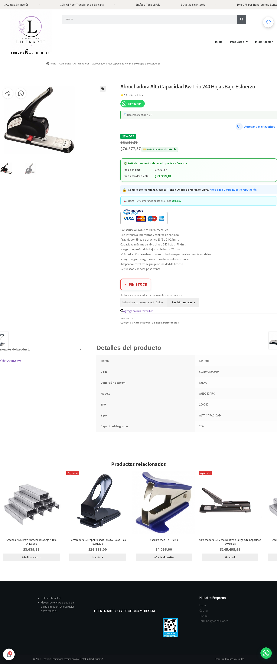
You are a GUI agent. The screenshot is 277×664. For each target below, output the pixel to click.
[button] (103, 89)
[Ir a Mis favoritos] (268, 22)
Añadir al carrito (31, 557)
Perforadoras (171, 322)
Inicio (219, 42)
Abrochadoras (81, 63)
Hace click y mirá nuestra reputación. (233, 189)
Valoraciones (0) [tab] (10, 360)
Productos (237, 42)
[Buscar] (241, 19)
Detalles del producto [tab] (15, 349)
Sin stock (97, 557)
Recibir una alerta (183, 302)
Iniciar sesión (264, 42)
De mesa (157, 322)
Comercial (65, 63)
